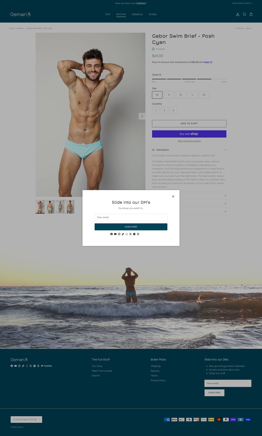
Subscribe (131, 226)
